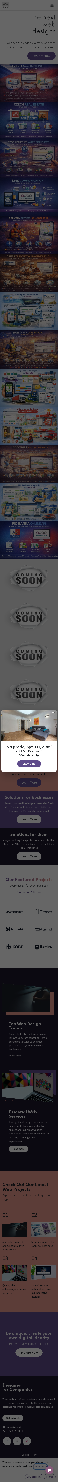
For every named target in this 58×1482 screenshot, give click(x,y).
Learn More (29, 763)
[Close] (53, 712)
